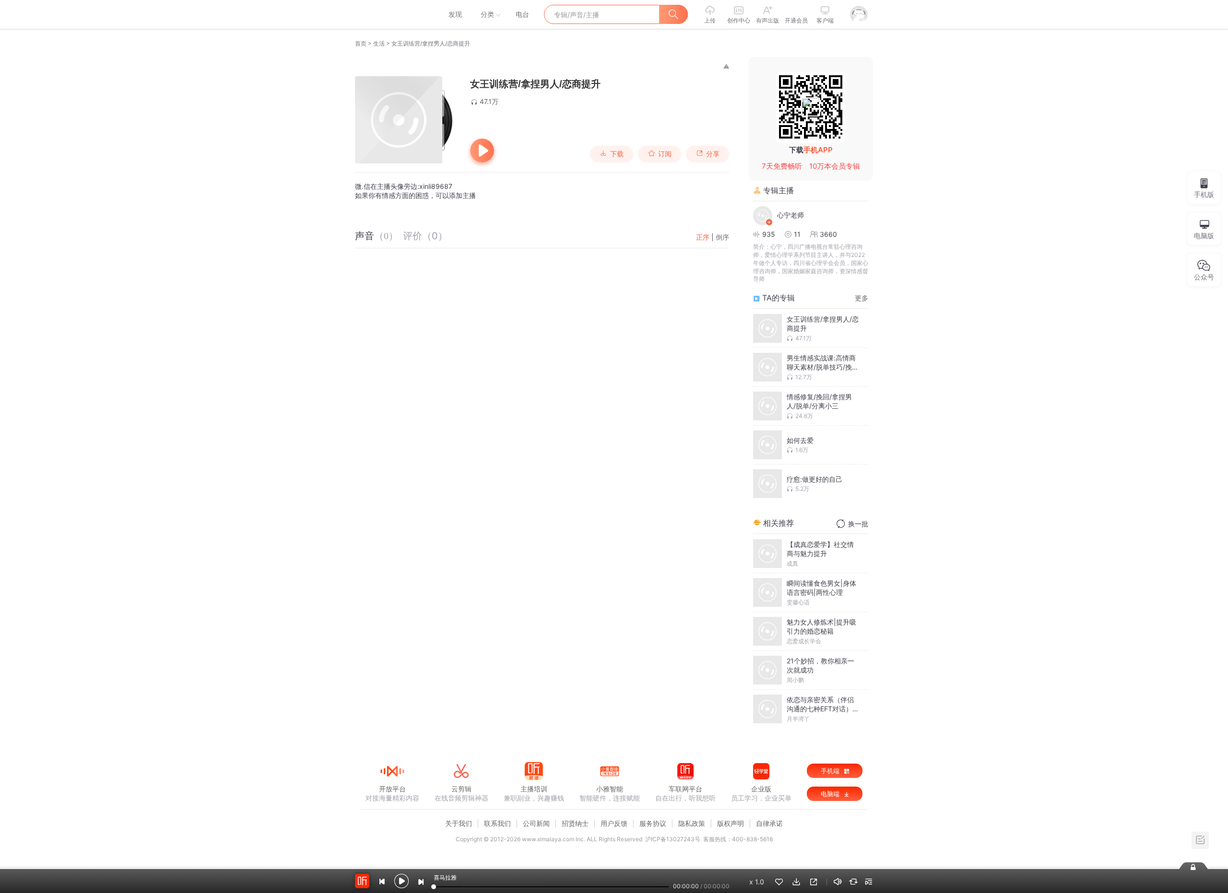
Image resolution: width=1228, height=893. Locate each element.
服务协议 (652, 823)
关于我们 (458, 823)
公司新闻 (536, 823)
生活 (379, 43)
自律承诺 (769, 823)
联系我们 (497, 823)
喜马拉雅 (392, 14)
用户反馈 (614, 823)
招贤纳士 (575, 823)
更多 (861, 298)
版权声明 (730, 823)
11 (797, 234)
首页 (360, 43)
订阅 (665, 154)
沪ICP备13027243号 (672, 839)
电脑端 (831, 794)
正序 (702, 237)
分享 (713, 154)
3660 (828, 234)
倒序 (722, 237)
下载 (617, 154)
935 (768, 234)
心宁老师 (790, 215)
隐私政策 (691, 823)
